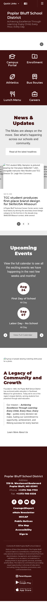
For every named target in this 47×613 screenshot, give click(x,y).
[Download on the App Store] (23, 589)
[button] (11, 3)
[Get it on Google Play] (23, 582)
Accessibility (23, 529)
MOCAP (23, 516)
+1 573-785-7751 (28, 490)
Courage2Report (23, 508)
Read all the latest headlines (23, 151)
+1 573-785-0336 (26, 493)
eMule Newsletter (23, 512)
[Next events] (41, 335)
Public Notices (24, 521)
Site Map (23, 525)
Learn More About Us (17, 431)
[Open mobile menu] (42, 3)
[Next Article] (28, 224)
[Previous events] (5, 335)
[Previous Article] (23, 224)
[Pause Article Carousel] (18, 224)
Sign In (23, 534)
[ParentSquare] (23, 576)
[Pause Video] (41, 44)
